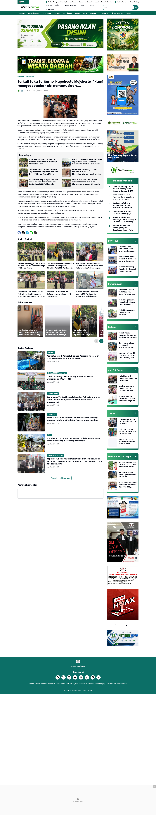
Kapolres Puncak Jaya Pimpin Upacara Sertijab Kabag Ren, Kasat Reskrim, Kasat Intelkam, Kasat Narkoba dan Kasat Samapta (74, 461)
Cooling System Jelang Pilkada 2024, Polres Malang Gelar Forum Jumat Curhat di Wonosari (128, 398)
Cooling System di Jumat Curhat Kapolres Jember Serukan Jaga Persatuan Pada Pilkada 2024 (126, 388)
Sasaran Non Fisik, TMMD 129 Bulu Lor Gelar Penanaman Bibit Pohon (126, 292)
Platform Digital (72, 684)
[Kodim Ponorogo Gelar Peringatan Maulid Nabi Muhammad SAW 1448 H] (31, 381)
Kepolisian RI (53, 394)
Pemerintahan (33, 13)
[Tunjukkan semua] (135, 241)
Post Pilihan (50, 10)
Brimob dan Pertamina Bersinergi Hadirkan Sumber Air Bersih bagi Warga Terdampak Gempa (73, 439)
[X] (23, 232)
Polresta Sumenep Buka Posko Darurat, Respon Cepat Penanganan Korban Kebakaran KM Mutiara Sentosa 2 (127, 269)
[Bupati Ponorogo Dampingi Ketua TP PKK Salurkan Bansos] (112, 442)
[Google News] (81, 677)
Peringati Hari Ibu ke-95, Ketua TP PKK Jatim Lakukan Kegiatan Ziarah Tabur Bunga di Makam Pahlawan (127, 431)
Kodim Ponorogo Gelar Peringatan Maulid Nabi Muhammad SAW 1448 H (101, 2)
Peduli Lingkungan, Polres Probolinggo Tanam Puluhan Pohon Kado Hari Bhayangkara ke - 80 (127, 302)
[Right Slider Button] (136, 13)
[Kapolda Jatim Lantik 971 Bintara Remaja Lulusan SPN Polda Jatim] (60, 280)
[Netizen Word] (30, 7)
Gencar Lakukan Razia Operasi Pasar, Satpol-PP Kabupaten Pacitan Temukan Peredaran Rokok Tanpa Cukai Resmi (128, 474)
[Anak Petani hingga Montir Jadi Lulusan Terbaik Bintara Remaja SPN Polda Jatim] (23, 162)
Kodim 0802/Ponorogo (57, 373)
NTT (49, 435)
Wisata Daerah (117, 13)
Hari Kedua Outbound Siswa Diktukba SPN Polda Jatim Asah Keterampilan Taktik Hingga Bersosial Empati (89, 266)
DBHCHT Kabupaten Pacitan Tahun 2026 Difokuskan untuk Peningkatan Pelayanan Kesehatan (127, 464)
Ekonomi (129, 13)
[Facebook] (19, 232)
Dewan (57, 13)
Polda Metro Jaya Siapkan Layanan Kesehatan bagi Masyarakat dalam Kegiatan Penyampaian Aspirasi (72, 418)
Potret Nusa (111, 684)
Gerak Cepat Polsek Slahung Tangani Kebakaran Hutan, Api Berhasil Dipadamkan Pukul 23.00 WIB (124, 228)
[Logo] (78, 661)
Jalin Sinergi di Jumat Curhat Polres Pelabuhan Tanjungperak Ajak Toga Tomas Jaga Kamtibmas (128, 378)
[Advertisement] (78, 800)
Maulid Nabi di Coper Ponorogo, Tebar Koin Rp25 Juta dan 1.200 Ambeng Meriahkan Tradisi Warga (124, 219)
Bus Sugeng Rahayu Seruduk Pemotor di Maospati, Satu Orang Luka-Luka (122, 205)
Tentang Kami (34, 684)
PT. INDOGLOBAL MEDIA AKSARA (81, 691)
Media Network (70, 5)
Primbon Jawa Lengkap (97, 684)
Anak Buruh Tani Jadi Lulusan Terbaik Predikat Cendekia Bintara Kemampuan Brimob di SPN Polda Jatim (85, 182)
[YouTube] (75, 677)
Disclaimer (83, 684)
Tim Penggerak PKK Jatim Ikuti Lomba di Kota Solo (127, 421)
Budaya (22, 13)
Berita (57, 5)
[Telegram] (27, 232)
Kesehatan (94, 13)
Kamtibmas (67, 13)
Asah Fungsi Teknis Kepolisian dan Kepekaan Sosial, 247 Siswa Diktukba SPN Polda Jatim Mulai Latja (87, 161)
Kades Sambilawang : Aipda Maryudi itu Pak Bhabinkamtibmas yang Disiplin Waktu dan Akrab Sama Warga (86, 171)
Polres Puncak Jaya (55, 455)
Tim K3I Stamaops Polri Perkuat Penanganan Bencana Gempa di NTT (123, 189)
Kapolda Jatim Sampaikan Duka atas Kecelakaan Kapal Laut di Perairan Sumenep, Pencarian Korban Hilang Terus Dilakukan (127, 249)
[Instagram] (69, 677)
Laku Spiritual (122, 684)
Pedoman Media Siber (56, 684)
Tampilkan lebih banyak (60, 478)
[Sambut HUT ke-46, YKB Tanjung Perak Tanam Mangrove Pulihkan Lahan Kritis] (112, 356)
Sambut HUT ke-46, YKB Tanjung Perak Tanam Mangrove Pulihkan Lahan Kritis (127, 355)
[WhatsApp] (31, 232)
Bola (82, 5)
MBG (85, 13)
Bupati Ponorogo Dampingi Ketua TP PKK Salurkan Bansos (127, 441)
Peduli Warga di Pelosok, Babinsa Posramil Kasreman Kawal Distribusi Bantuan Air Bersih (37, 2)
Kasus (77, 13)
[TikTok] (87, 677)
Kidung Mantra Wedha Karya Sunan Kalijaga (122, 212)
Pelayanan (52, 414)
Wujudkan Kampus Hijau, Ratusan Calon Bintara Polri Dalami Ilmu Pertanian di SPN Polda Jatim (43, 182)
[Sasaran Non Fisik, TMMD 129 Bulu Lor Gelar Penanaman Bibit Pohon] (112, 293)
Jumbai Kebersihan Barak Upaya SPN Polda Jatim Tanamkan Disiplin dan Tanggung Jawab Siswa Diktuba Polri (87, 294)
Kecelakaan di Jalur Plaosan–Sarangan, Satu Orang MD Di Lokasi (123, 197)
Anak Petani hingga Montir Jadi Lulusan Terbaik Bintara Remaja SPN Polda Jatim (43, 161)
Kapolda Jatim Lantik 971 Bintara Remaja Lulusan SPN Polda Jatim (59, 294)
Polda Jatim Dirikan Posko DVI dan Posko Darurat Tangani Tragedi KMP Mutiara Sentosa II (128, 259)
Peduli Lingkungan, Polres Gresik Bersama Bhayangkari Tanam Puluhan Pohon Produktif (127, 312)
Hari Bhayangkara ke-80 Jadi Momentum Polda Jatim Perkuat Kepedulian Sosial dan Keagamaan (126, 345)
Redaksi (44, 684)
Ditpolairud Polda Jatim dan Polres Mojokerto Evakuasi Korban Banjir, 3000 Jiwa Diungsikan (56, 332)
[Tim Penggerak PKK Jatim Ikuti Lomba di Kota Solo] (112, 422)
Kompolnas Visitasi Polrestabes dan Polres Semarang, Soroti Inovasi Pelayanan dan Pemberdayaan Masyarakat (73, 399)
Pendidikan (47, 13)
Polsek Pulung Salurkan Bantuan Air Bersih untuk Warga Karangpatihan (128, 335)
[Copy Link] (35, 232)
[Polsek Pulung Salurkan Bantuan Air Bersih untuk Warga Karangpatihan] (112, 336)
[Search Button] (136, 7)
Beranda (49, 5)
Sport (92, 5)
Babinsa (51, 352)
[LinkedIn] (93, 677)
